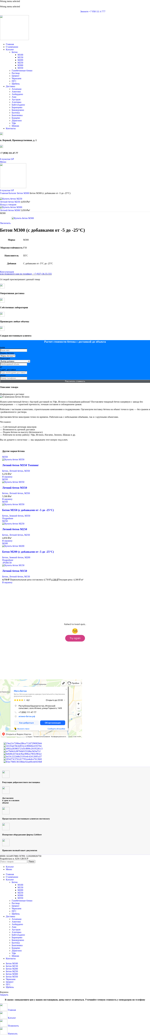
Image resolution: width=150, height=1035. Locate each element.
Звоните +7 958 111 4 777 (92, 11)
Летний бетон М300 (10, 210)
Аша (14, 97)
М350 (20, 68)
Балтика (16, 112)
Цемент (15, 76)
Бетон (15, 52)
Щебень (16, 83)
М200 (20, 60)
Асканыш (16, 89)
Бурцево (16, 118)
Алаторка (16, 102)
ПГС (14, 81)
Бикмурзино (18, 110)
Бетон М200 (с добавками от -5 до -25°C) (28, 551)
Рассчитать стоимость (75, 381)
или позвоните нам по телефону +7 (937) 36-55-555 (26, 274)
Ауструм (16, 99)
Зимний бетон (16, 516)
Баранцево (17, 107)
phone (3, 375)
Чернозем (16, 78)
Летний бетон (16, 471)
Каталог (12, 193)
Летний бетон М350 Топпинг (20, 465)
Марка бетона (7, 353)
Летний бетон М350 (14, 487)
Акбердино (17, 94)
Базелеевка (17, 115)
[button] (7, 476)
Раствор (16, 73)
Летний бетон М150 (14, 570)
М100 (20, 54)
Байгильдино (18, 104)
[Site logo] (14, 39)
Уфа (14, 123)
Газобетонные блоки (22, 70)
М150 (20, 57)
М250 (20, 62)
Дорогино (17, 120)
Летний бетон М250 (10, 202)
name (2, 347)
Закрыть (4, 994)
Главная (4, 193)
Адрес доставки (8, 369)
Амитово (16, 91)
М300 (20, 65)
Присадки (5, 358)
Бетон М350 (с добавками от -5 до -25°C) (28, 510)
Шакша (15, 126)
